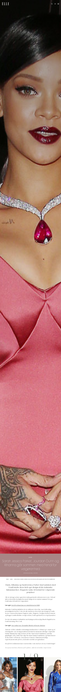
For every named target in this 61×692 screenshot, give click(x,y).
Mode (30, 557)
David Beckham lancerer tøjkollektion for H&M (25, 605)
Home (7, 579)
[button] (43, 657)
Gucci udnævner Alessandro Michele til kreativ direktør (28, 625)
